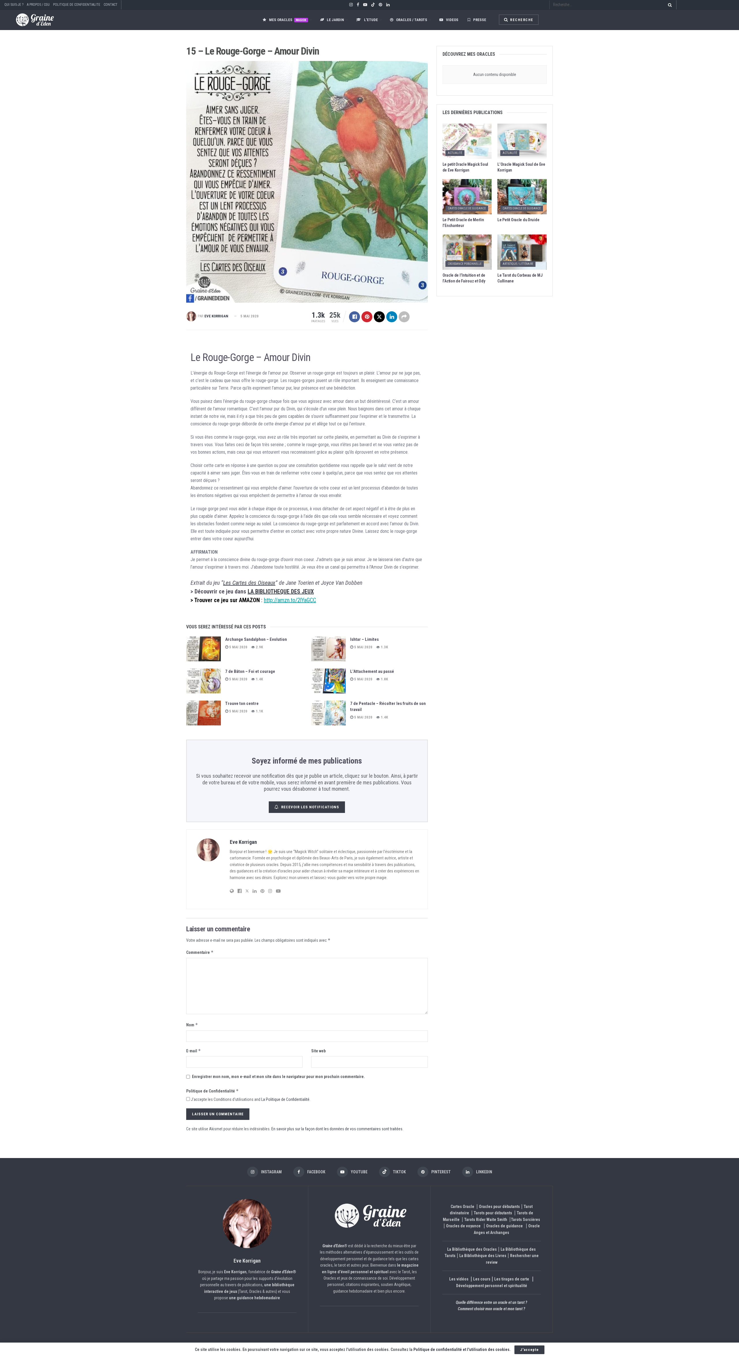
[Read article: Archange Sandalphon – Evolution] (203, 648)
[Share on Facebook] (354, 316)
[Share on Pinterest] (366, 316)
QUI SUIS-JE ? (13, 5)
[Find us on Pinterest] (380, 5)
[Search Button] (669, 5)
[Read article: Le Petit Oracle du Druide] (522, 196)
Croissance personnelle (465, 263)
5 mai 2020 (249, 316)
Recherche (521, 20)
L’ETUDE (371, 20)
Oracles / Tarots (411, 20)
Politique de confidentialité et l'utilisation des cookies (461, 1349)
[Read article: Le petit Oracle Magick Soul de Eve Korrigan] (467, 141)
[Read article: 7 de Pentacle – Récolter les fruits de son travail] (328, 713)
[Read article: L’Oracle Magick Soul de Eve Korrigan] (522, 141)
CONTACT (110, 5)
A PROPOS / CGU (38, 5)
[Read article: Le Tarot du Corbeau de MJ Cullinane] (522, 252)
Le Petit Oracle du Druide (518, 219)
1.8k (384, 679)
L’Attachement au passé (372, 671)
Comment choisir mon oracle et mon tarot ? (491, 1308)
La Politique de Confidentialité (285, 1099)
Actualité (455, 152)
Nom (192, 1024)
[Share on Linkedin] (391, 316)
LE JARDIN (335, 20)
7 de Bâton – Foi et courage (250, 671)
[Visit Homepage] (29, 19)
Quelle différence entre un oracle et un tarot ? (491, 1302)
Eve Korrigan (216, 316)
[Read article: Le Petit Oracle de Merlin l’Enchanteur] (467, 196)
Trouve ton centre (242, 703)
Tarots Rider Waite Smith (485, 1219)
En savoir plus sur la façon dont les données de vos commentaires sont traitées (336, 1129)
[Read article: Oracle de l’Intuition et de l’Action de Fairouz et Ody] (467, 252)
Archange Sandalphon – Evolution (256, 639)
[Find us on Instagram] (351, 5)
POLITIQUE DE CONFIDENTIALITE (76, 5)
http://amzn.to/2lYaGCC (290, 600)
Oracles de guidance (504, 1226)
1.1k (259, 711)
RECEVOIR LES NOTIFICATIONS (310, 807)
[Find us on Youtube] (365, 5)
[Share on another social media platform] (404, 316)
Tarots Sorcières (525, 1219)
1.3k (384, 647)
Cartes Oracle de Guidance (467, 208)
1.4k (259, 679)
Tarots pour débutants (493, 1213)
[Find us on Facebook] (358, 5)
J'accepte (529, 1349)
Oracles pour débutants (499, 1206)
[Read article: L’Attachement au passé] (328, 681)
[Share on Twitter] (379, 316)
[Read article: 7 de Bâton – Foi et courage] (203, 681)
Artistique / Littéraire (518, 263)
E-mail (193, 1050)
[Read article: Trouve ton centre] (203, 713)
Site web (318, 1051)
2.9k (259, 647)
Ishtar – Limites (364, 639)
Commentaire (200, 952)
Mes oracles (287, 20)
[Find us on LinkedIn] (388, 5)
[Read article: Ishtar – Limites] (328, 648)
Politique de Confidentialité (212, 1091)
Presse (479, 20)
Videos (452, 20)
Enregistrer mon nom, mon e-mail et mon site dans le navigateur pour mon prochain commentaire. (278, 1076)
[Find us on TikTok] (373, 5)
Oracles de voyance (463, 1226)
